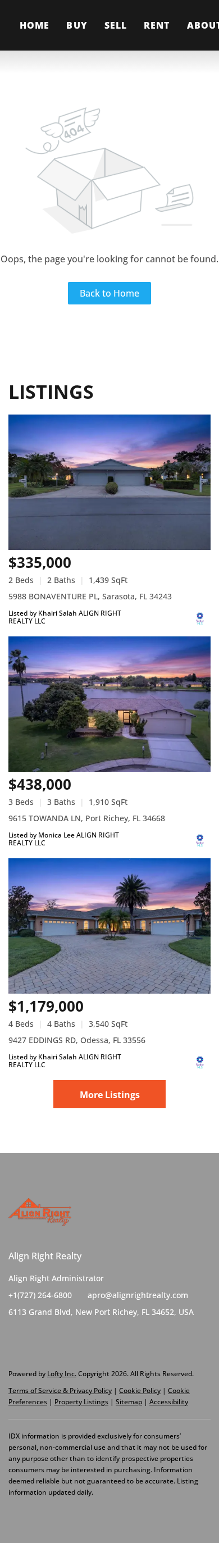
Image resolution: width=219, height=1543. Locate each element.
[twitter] (39, 1337)
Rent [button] (157, 25)
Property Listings (81, 1402)
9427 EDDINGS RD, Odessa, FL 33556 (76, 1040)
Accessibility (168, 1402)
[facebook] (16, 1337)
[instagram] (61, 1337)
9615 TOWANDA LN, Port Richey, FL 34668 (86, 818)
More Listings (110, 1095)
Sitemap (129, 1402)
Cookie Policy (140, 1390)
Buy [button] (76, 25)
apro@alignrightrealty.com (138, 1295)
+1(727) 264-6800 (40, 1295)
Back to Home (109, 293)
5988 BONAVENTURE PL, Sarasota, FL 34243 (90, 596)
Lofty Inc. (61, 1373)
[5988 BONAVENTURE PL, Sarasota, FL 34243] (109, 482)
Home (34, 25)
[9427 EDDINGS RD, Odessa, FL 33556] (109, 926)
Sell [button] (115, 25)
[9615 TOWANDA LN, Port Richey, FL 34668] (109, 704)
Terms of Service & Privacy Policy (60, 1390)
